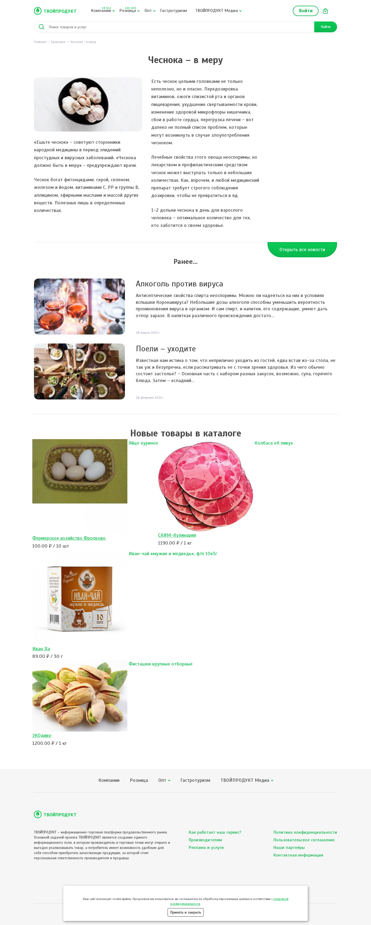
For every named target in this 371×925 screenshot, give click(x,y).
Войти (306, 11)
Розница (128, 9)
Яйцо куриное (143, 443)
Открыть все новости (302, 249)
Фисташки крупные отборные (161, 664)
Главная (40, 42)
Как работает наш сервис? (215, 832)
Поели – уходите (166, 348)
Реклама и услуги (206, 847)
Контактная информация (298, 855)
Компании (101, 9)
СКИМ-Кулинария (177, 535)
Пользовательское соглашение (304, 840)
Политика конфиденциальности (305, 832)
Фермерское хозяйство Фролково (69, 538)
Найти (326, 26)
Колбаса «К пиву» (273, 443)
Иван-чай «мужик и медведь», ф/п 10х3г (173, 554)
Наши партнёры (289, 847)
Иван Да (41, 649)
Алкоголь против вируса (179, 284)
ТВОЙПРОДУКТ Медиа (216, 10)
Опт (148, 10)
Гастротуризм (173, 10)
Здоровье (58, 42)
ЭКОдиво (41, 735)
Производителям (205, 840)
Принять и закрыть (185, 912)
